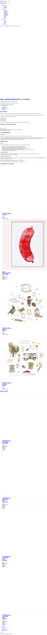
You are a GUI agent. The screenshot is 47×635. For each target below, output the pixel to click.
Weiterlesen (3, 217)
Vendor (3, 108)
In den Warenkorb (4, 504)
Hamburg (5, 6)
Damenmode (6, 13)
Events (3, 5)
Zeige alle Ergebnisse (3, 1)
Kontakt (3, 626)
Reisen (5, 24)
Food (5, 18)
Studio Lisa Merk (4, 279)
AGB (3, 630)
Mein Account (10, 146)
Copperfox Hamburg (4, 449)
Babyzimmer (6, 14)
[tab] (24, 107)
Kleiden (5, 22)
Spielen (5, 16)
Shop (3, 9)
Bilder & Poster (4, 391)
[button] (7, 104)
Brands (5, 10)
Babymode (5, 11)
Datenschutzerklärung (5, 629)
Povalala (7, 218)
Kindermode (6, 12)
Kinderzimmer (6, 15)
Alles (5, 20)
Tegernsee (5, 7)
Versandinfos (4, 109)
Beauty (5, 17)
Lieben (5, 21)
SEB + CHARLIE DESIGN (8, 99)
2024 (5, 8)
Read (3, 19)
